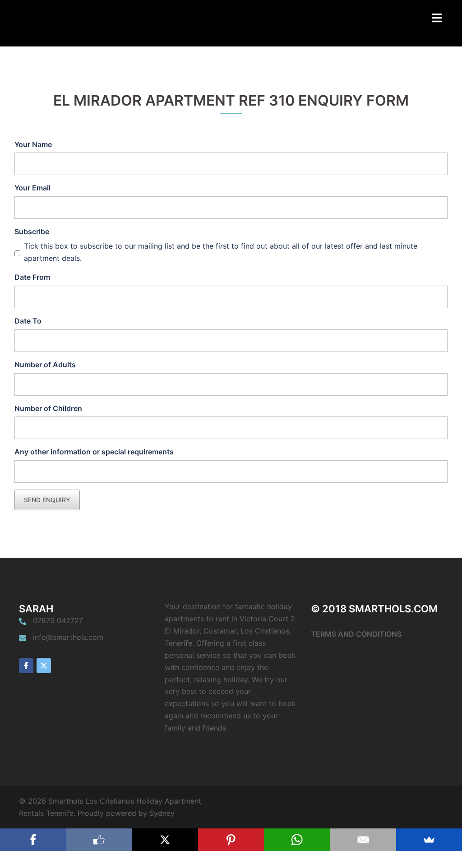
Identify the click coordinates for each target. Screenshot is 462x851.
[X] (165, 839)
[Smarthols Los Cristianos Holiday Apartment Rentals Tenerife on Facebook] (26, 665)
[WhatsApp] (297, 839)
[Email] (363, 839)
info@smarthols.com (68, 637)
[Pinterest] (231, 839)
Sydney (162, 813)
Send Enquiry (47, 500)
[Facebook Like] (99, 839)
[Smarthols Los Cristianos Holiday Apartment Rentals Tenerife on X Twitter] (44, 665)
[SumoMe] (429, 839)
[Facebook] (33, 839)
